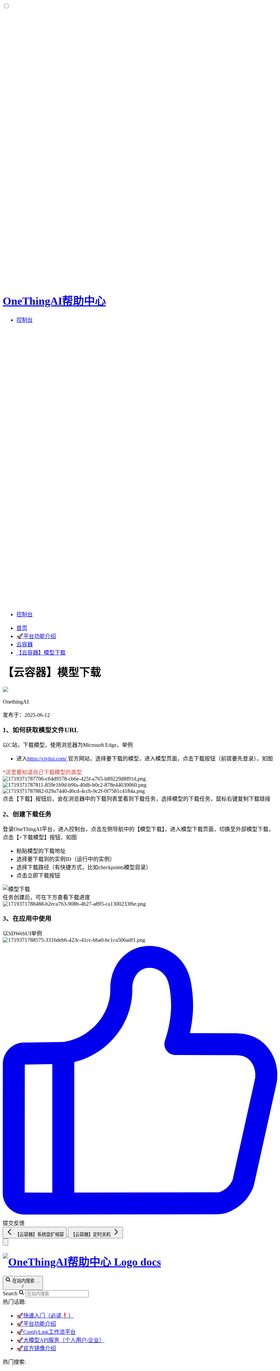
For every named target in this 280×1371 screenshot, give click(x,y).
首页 (21, 628)
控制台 (24, 320)
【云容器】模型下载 (41, 653)
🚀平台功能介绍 (36, 636)
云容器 (24, 644)
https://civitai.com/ (47, 759)
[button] (140, 466)
